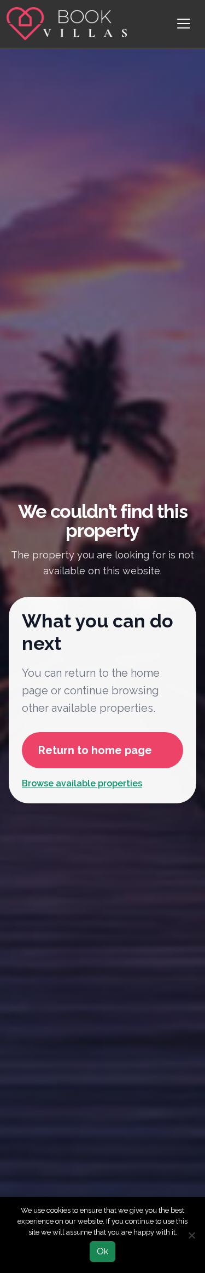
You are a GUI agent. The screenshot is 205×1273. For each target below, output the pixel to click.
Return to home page (95, 750)
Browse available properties (82, 783)
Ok (102, 1251)
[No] (191, 1235)
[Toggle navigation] (183, 23)
